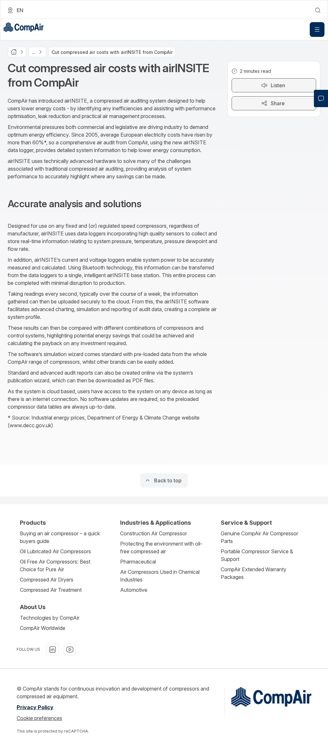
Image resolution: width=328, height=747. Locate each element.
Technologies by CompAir (49, 618)
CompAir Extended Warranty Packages (253, 573)
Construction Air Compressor (153, 533)
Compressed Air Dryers (46, 579)
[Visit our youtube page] (70, 649)
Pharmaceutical (138, 561)
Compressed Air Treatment (51, 590)
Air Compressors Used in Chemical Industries (160, 576)
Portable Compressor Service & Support (257, 555)
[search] (317, 10)
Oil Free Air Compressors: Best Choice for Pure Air (55, 565)
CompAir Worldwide (42, 628)
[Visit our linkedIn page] (52, 649)
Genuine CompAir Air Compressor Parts (259, 537)
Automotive (133, 590)
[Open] (317, 29)
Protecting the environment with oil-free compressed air (161, 547)
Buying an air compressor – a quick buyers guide (60, 537)
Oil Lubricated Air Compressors (55, 551)
